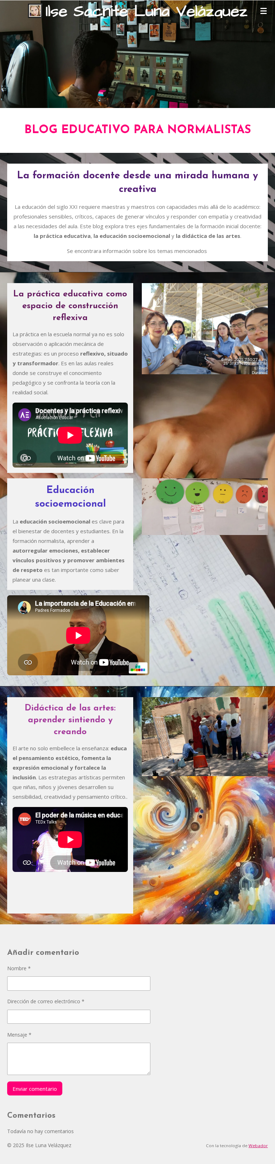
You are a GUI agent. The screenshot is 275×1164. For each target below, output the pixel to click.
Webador (258, 1145)
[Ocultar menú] (263, 11)
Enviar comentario (35, 1088)
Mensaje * (19, 1034)
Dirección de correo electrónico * (46, 1001)
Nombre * (19, 968)
